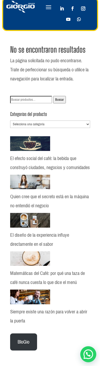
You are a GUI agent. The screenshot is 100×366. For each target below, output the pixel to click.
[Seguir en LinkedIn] (62, 8)
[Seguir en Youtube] (68, 19)
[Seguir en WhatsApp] (79, 19)
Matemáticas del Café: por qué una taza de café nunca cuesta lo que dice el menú (47, 278)
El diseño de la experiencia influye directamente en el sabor (39, 240)
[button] (88, 354)
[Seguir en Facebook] (72, 8)
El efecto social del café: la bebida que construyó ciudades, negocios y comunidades (50, 163)
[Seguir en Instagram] (83, 8)
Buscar (59, 100)
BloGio (23, 341)
